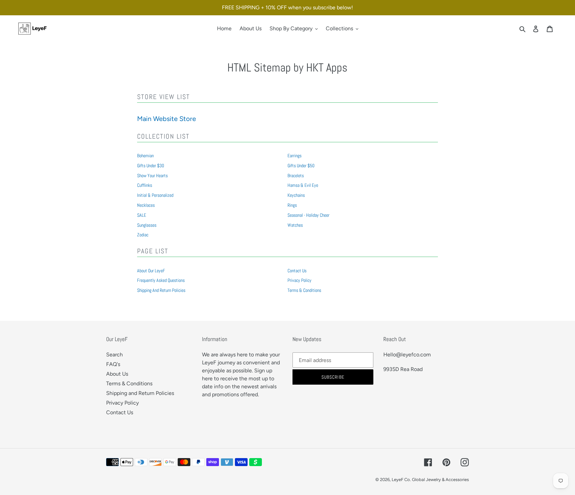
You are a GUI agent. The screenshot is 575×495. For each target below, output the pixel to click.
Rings (292, 205)
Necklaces (146, 205)
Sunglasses (146, 225)
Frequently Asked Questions (161, 280)
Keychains (296, 195)
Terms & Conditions (304, 290)
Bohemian (145, 156)
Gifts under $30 (150, 166)
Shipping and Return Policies (161, 290)
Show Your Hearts (152, 176)
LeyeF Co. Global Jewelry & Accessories (430, 479)
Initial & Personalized (155, 195)
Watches (295, 225)
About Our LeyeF (151, 271)
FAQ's (113, 364)
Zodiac (142, 235)
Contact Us (297, 271)
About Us (117, 374)
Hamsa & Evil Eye (303, 185)
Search (114, 354)
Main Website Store (166, 119)
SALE (141, 215)
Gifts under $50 (301, 166)
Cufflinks (144, 185)
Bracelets (296, 176)
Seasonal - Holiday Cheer (308, 215)
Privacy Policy (299, 280)
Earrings (294, 156)
